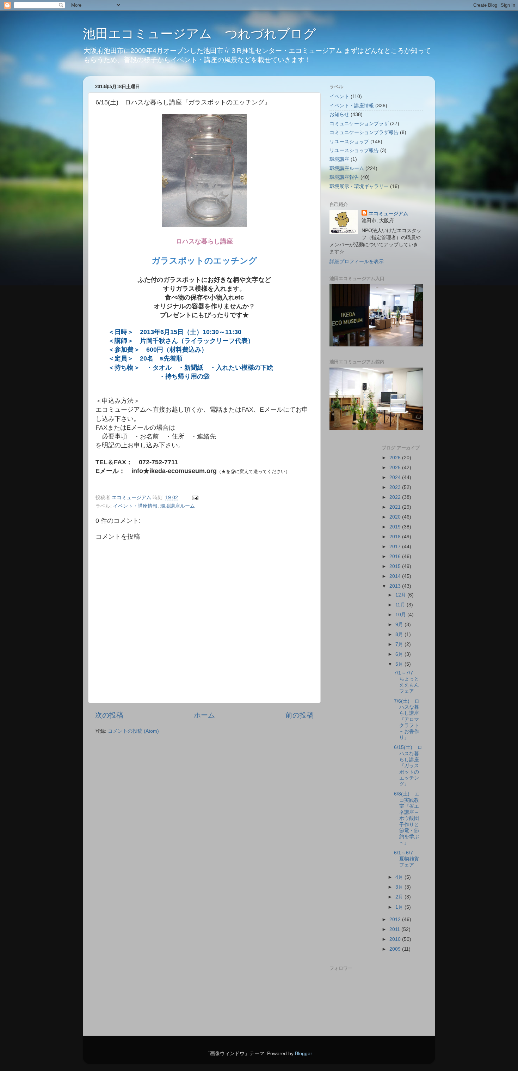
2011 (395, 929)
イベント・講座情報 (135, 506)
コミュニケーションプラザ (359, 123)
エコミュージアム (388, 213)
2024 (395, 477)
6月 (400, 654)
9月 (400, 624)
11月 (401, 604)
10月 (401, 614)
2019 (395, 527)
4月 (400, 877)
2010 (395, 939)
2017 (395, 546)
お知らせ (339, 114)
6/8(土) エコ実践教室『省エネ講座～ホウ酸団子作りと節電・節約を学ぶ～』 (406, 818)
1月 (400, 907)
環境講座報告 (344, 177)
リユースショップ (349, 141)
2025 (395, 467)
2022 (395, 497)
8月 (400, 634)
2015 (395, 566)
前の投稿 (299, 715)
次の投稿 (109, 715)
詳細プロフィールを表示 (356, 261)
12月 (401, 595)
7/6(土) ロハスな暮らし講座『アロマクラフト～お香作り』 (406, 719)
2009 (395, 949)
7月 (400, 644)
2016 (395, 556)
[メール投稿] (195, 497)
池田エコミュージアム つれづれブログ (199, 33)
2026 (395, 457)
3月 (400, 887)
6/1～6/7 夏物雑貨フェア (406, 859)
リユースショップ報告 (354, 150)
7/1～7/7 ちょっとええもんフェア (406, 682)
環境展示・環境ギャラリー (359, 186)
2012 (395, 919)
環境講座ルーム (177, 506)
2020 (395, 517)
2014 (395, 576)
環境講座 (339, 159)
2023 (395, 487)
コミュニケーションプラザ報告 (364, 132)
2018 (395, 536)
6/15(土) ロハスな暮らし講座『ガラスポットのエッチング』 (408, 765)
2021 (395, 507)
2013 (395, 586)
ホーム (204, 715)
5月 (400, 664)
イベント (339, 96)
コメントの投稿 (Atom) (133, 731)
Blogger (303, 1053)
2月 (400, 897)
